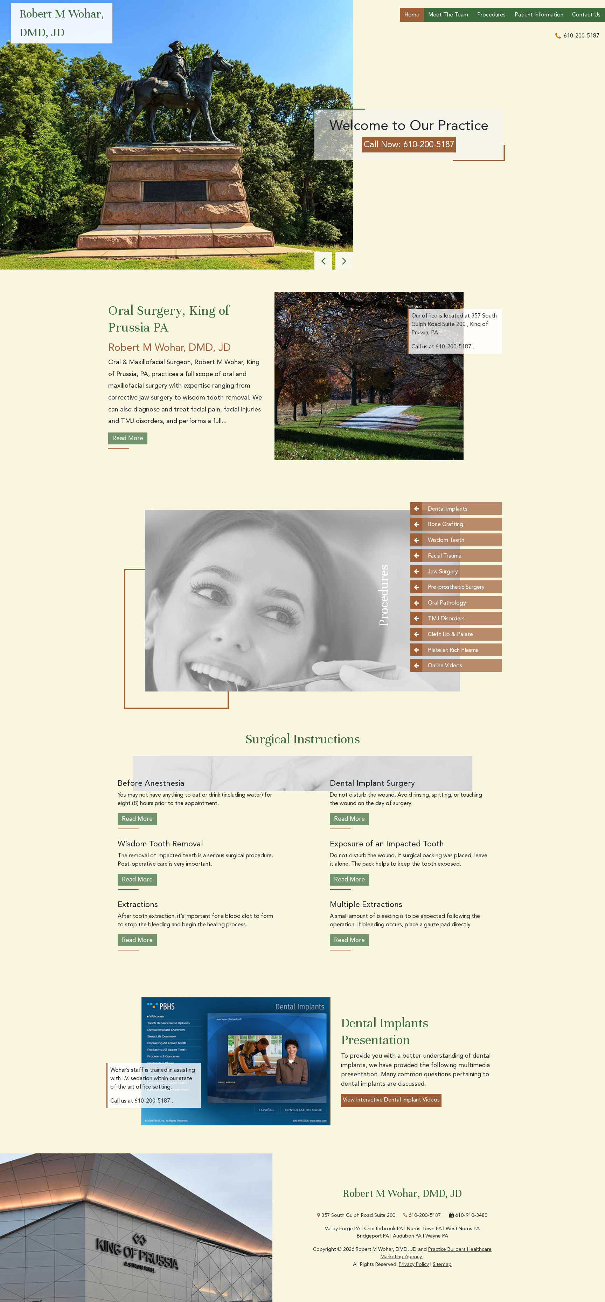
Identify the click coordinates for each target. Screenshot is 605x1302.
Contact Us (586, 14)
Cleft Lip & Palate (450, 634)
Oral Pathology (447, 603)
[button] (323, 261)
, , (454, 324)
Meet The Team (448, 14)
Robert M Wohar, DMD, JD (61, 23)
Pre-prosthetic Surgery (456, 587)
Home (411, 14)
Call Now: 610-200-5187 (409, 144)
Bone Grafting (445, 524)
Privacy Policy (414, 1264)
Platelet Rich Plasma (453, 650)
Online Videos (445, 665)
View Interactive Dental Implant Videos (391, 1099)
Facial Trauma (444, 555)
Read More (127, 438)
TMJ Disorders (446, 618)
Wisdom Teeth (446, 540)
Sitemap (442, 1264)
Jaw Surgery (443, 571)
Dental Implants (447, 508)
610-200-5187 (424, 1215)
